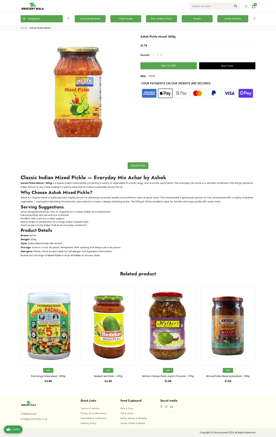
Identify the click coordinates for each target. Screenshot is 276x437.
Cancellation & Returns (93, 418)
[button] (253, 6)
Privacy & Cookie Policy (93, 413)
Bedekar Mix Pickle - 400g (108, 376)
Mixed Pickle (54, 255)
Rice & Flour (126, 408)
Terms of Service (90, 408)
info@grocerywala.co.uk (34, 419)
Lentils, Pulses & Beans (132, 423)
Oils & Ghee (127, 413)
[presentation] (68, 19)
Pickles (77, 255)
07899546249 (28, 414)
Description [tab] (138, 165)
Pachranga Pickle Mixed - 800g (48, 376)
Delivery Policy (88, 423)
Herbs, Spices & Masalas (133, 418)
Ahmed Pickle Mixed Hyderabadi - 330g (227, 376)
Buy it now (227, 65)
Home (24, 28)
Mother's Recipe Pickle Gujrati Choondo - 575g (168, 376)
